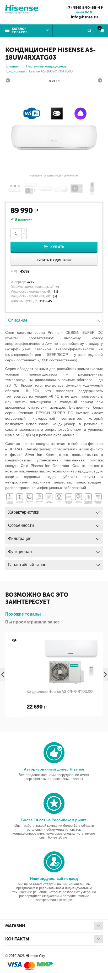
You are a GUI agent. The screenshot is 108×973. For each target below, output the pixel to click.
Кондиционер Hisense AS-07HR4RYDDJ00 (42, 692)
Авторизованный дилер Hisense (54, 769)
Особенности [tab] (21, 525)
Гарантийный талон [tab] (27, 565)
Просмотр (94, 640)
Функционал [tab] (20, 551)
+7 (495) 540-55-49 (84, 7)
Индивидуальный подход (54, 878)
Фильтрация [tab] (19, 538)
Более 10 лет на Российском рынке (54, 820)
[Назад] (7, 81)
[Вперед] (100, 81)
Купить (57, 247)
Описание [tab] (18, 320)
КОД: (14, 271)
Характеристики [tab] (23, 512)
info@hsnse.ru (84, 17)
